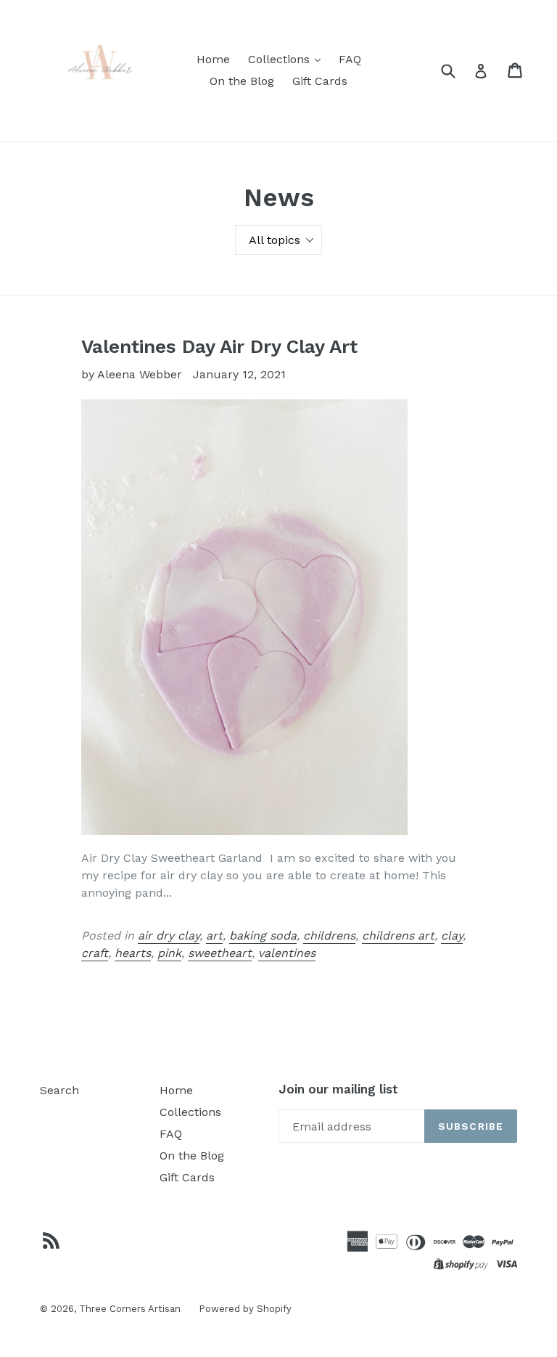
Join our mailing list (338, 1089)
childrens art (398, 935)
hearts (133, 953)
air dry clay (168, 935)
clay (452, 935)
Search (59, 1090)
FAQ (350, 59)
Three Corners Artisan (130, 1308)
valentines (286, 953)
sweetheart (220, 953)
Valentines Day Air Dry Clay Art (219, 346)
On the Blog (242, 81)
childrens (329, 935)
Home (213, 59)
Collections (280, 59)
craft (94, 953)
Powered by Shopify (245, 1308)
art (214, 935)
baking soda (263, 935)
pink (169, 953)
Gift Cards (319, 81)
